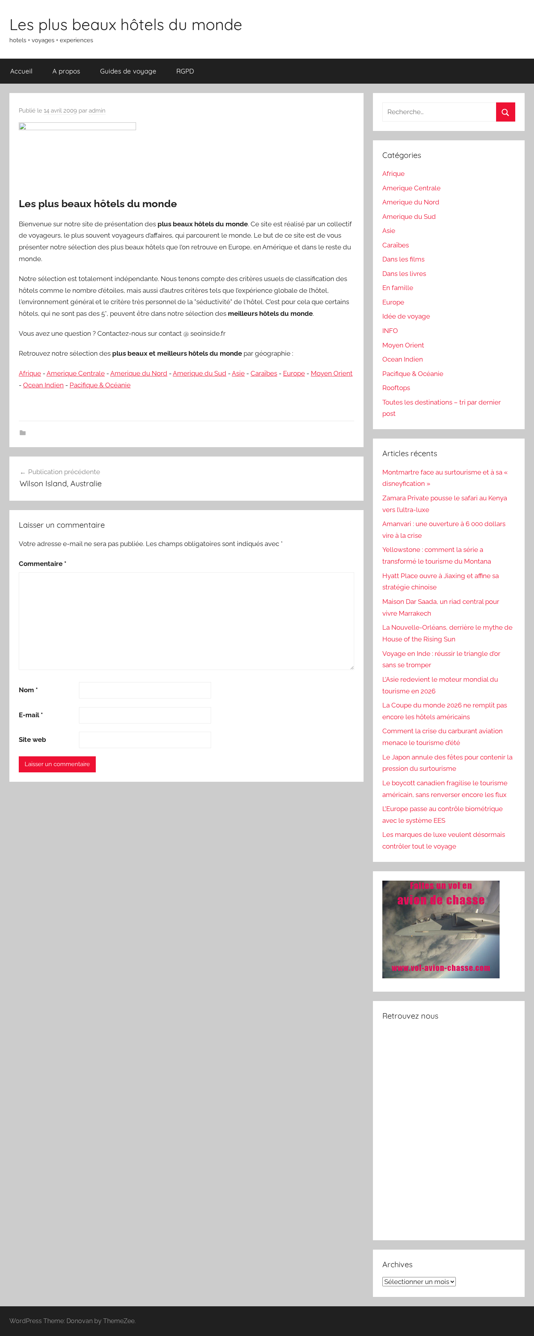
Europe (294, 373)
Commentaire (42, 564)
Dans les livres (404, 274)
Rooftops (396, 388)
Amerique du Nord (138, 373)
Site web (32, 739)
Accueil (21, 71)
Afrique (30, 373)
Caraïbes (264, 373)
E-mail (31, 715)
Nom (28, 690)
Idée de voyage (406, 316)
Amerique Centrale (76, 373)
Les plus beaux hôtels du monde (125, 24)
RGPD (185, 71)
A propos (66, 71)
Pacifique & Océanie (100, 385)
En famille (397, 288)
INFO (390, 331)
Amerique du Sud (199, 373)
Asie (238, 373)
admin (97, 110)
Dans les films (403, 259)
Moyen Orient (332, 373)
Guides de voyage (128, 71)
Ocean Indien (43, 385)
